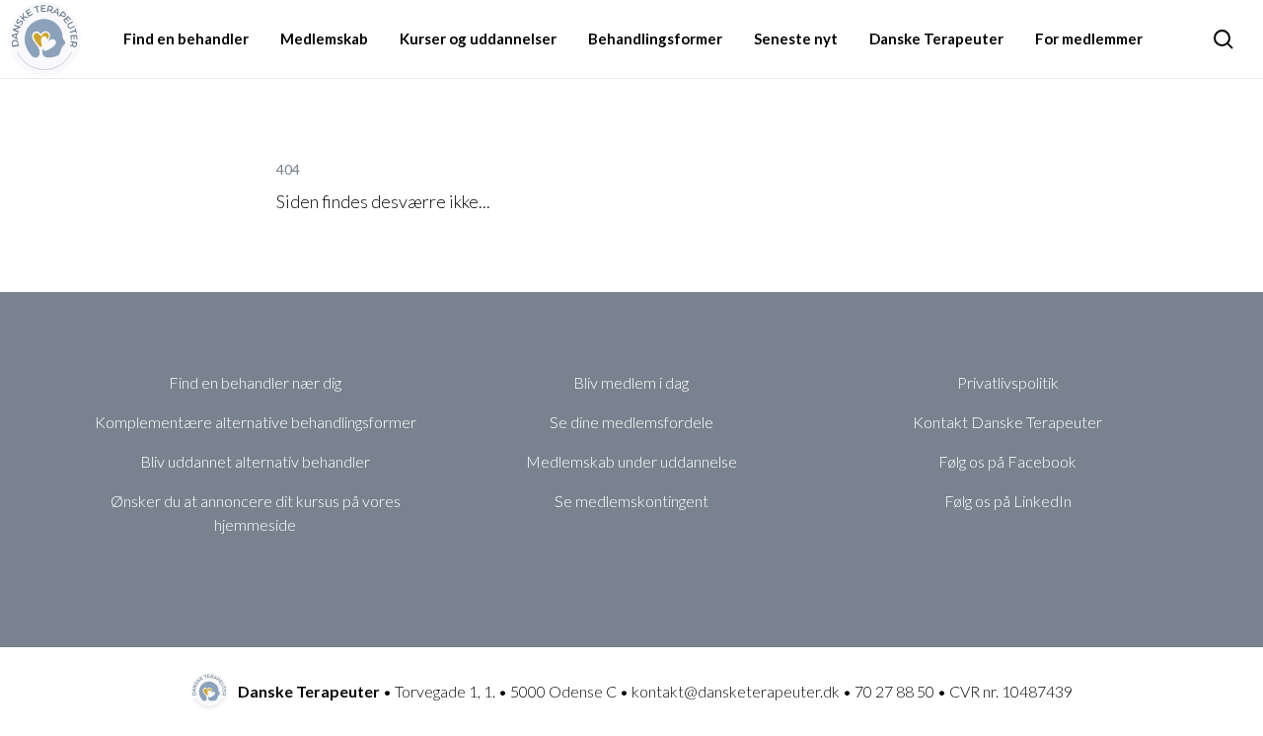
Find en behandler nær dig (255, 382)
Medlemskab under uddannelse (631, 461)
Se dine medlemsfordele (631, 421)
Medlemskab (324, 38)
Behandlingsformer (655, 38)
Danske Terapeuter (936, 38)
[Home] (44, 38)
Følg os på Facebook (1007, 461)
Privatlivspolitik (1008, 382)
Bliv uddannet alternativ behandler (255, 461)
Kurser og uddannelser (478, 38)
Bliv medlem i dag (631, 382)
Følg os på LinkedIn (1008, 500)
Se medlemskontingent (631, 500)
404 (288, 169)
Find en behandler (186, 38)
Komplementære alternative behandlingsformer (255, 421)
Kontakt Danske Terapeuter (1007, 421)
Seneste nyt (796, 38)
